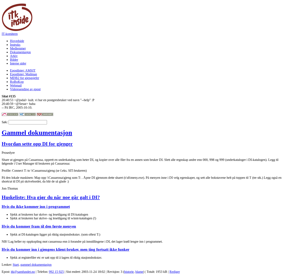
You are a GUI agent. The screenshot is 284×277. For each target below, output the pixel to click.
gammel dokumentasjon (36, 264)
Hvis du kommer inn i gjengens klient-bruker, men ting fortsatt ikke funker (65, 249)
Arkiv (14, 56)
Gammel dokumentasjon (37, 132)
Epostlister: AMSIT (23, 70)
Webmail (16, 85)
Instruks (15, 44)
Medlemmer (18, 48)
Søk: (5, 122)
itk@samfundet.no (23, 271)
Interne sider (18, 63)
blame (139, 271)
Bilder (14, 59)
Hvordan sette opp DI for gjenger (37, 144)
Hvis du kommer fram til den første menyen (39, 226)
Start (16, 264)
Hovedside (17, 41)
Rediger (174, 271)
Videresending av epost (25, 89)
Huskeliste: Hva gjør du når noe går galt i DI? (51, 197)
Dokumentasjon (20, 52)
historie (129, 271)
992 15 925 (56, 271)
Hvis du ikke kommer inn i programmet (36, 206)
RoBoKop (17, 81)
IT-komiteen (10, 34)
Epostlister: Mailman (23, 74)
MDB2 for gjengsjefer (24, 78)
